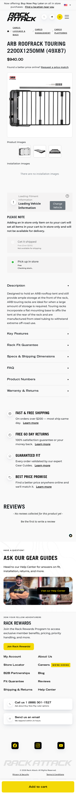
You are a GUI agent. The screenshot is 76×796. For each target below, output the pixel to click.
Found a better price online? (38, 67)
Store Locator (14, 665)
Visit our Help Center (53, 591)
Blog (41, 673)
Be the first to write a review (38, 521)
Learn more (31, 423)
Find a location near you (39, 6)
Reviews (44, 681)
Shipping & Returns (18, 690)
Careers (53, 665)
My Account (12, 657)
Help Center (47, 690)
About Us (45, 657)
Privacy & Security (21, 774)
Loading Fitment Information (28, 198)
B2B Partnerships (17, 673)
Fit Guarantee (14, 681)
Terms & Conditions (55, 774)
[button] (38, 521)
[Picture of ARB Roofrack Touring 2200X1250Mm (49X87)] (39, 105)
